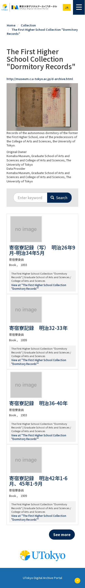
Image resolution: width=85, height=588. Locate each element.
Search (61, 197)
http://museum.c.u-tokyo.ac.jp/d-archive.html (40, 79)
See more (61, 534)
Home (11, 25)
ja (66, 7)
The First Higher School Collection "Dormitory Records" (42, 31)
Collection (28, 25)
